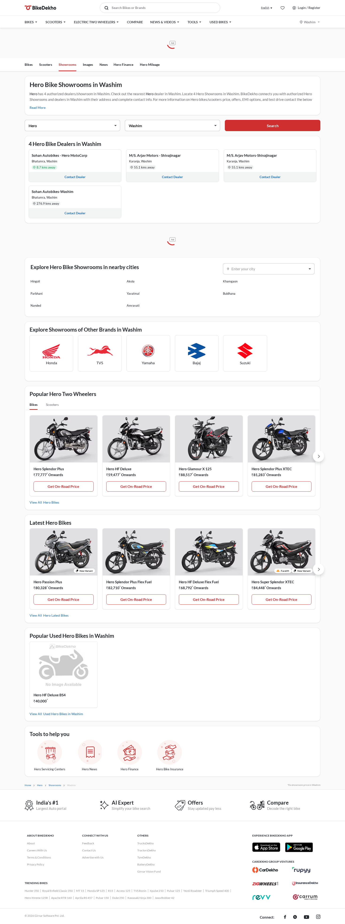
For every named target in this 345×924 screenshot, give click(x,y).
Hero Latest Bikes (56, 615)
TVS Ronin (140, 891)
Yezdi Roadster (192, 891)
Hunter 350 (32, 891)
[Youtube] (306, 917)
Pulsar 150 (102, 898)
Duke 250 (118, 898)
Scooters (45, 65)
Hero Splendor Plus (49, 469)
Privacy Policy (35, 864)
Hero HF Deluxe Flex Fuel (199, 582)
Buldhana (229, 293)
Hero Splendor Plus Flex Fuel (129, 582)
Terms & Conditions (39, 857)
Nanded (36, 305)
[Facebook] (285, 917)
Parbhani (36, 293)
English (265, 7)
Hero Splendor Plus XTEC (272, 469)
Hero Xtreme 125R (36, 898)
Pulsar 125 (173, 891)
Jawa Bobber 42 (164, 898)
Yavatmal (133, 293)
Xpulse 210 (157, 891)
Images (88, 65)
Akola (130, 281)
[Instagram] (318, 917)
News (104, 65)
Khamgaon (230, 281)
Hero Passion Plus (48, 582)
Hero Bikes (51, 502)
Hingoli (35, 281)
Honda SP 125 (96, 891)
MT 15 (80, 891)
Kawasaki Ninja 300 (139, 898)
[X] (295, 917)
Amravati (133, 305)
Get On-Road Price (63, 486)
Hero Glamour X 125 (195, 469)
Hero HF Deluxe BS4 (50, 695)
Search (273, 125)
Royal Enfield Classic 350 (57, 891)
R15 (110, 891)
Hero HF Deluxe (118, 469)
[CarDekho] (265, 870)
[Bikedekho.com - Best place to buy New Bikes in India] (40, 8)
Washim (310, 22)
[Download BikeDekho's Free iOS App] (266, 847)
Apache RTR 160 (61, 898)
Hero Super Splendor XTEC (273, 582)
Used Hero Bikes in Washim (63, 714)
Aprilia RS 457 (83, 898)
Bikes (29, 65)
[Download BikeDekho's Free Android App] (299, 847)
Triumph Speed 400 (217, 891)
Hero (33, 94)
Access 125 (123, 891)
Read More (38, 108)
